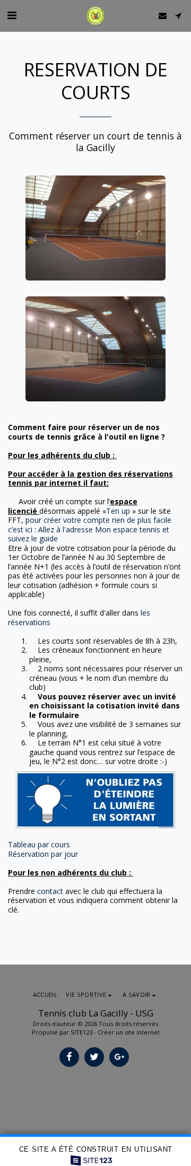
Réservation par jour (43, 854)
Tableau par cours (39, 844)
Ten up (118, 511)
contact (50, 891)
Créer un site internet (129, 1032)
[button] (12, 15)
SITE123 (81, 1032)
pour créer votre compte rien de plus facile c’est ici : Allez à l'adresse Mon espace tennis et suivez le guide (89, 529)
